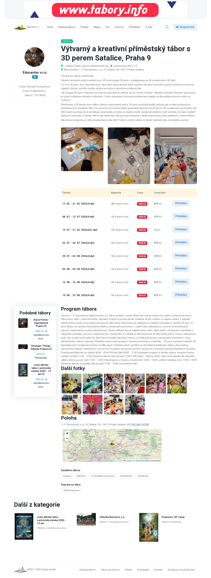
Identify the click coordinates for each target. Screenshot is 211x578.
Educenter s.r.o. (35, 72)
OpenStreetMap (143, 460)
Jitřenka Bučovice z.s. (112, 517)
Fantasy (67, 476)
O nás (149, 27)
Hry (107, 27)
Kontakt (158, 569)
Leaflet (128, 460)
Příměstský (126, 476)
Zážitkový (143, 476)
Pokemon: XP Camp (173, 517)
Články (84, 27)
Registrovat (187, 27)
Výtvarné (81, 476)
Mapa (97, 27)
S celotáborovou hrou (102, 476)
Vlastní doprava (71, 490)
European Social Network (181, 569)
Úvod (50, 27)
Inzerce (119, 27)
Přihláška (181, 203)
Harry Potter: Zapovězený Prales (41, 323)
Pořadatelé (143, 569)
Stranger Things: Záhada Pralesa (40, 347)
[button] (167, 27)
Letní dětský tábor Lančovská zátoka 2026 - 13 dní (41, 369)
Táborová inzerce (110, 569)
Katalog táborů (66, 27)
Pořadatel (134, 27)
